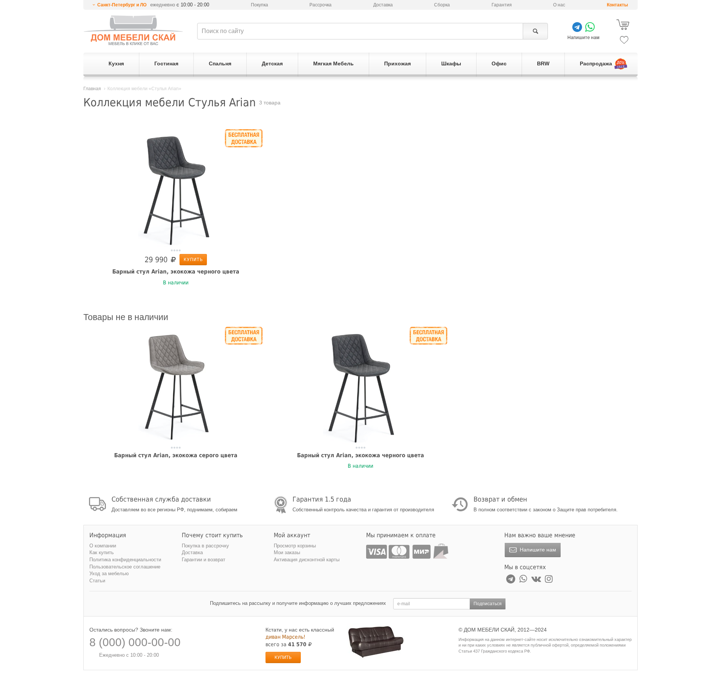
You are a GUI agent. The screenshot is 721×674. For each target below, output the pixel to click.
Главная (92, 88)
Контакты (617, 5)
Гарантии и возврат (203, 559)
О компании (102, 546)
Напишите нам (537, 550)
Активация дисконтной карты (306, 559)
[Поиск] (535, 31)
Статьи (97, 580)
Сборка (442, 5)
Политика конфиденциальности (125, 559)
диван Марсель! (285, 637)
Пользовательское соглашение (124, 567)
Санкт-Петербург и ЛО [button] (121, 5)
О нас (559, 5)
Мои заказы (287, 552)
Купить (193, 259)
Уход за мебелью (109, 573)
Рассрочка (320, 5)
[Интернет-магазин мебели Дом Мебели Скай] (133, 30)
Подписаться (488, 603)
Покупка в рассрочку (205, 546)
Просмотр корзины (295, 546)
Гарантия (502, 5)
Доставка (383, 5)
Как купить (101, 552)
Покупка (259, 5)
